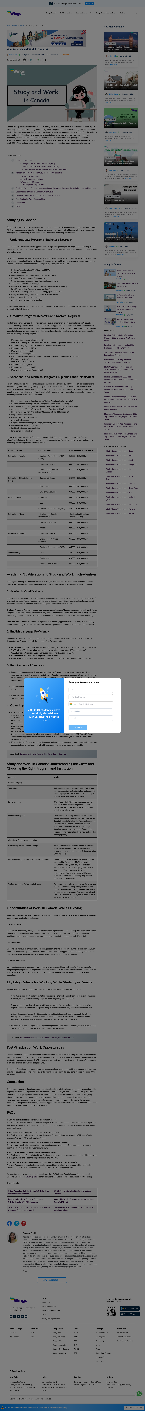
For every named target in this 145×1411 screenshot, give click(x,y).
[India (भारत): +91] (71, 704)
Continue (77, 728)
